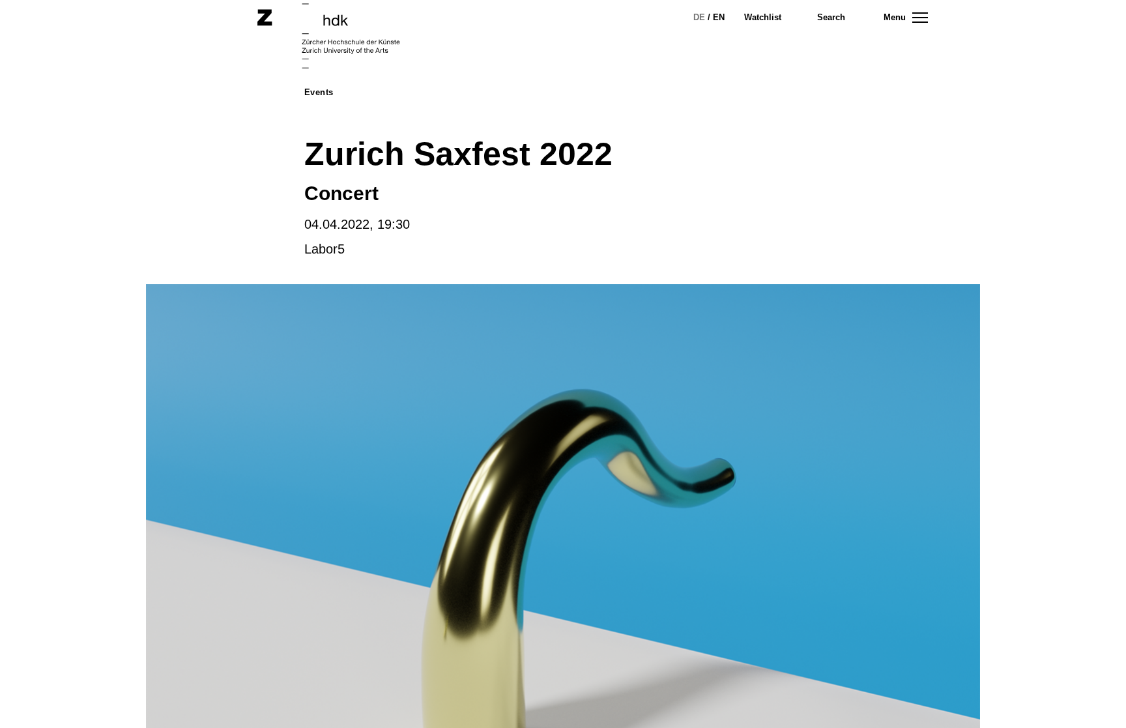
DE (699, 17)
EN (719, 17)
